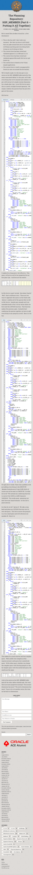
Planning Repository (16, 849)
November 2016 (5, 788)
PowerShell (6, 852)
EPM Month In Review (9, 831)
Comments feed (5, 866)
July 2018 (4, 768)
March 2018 (4, 771)
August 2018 (4, 766)
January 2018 (5, 773)
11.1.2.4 (13, 828)
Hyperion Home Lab (22, 838)
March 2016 (4, 802)
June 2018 (4, 769)
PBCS (4, 849)
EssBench (5, 836)
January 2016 (5, 806)
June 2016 (4, 797)
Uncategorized (7, 854)
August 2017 (4, 777)
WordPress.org (5, 868)
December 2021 (5, 764)
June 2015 (4, 815)
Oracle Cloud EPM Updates (10, 846)
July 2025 (4, 757)
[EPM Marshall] (16, 6)
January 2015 (5, 821)
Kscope (20, 841)
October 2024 (5, 760)
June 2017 (4, 780)
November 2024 (5, 758)
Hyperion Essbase (7, 838)
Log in (3, 862)
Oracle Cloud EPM (7, 844)
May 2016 (4, 799)
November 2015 (5, 808)
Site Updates (17, 852)
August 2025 (4, 755)
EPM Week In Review (8, 833)
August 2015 (4, 812)
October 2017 (5, 775)
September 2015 (5, 810)
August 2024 (4, 762)
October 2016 (5, 790)
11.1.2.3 (5, 828)
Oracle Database (25, 846)
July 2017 (4, 778)
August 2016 (4, 793)
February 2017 (5, 784)
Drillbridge (21, 828)
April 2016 (4, 801)
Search (3, 732)
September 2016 (5, 791)
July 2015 (4, 813)
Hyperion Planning (22, 29)
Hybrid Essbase (24, 836)
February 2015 (5, 819)
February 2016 (5, 804)
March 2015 (4, 817)
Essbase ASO (22, 833)
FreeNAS (14, 836)
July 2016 (4, 795)
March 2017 (4, 782)
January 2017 (5, 786)
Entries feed (5, 864)
